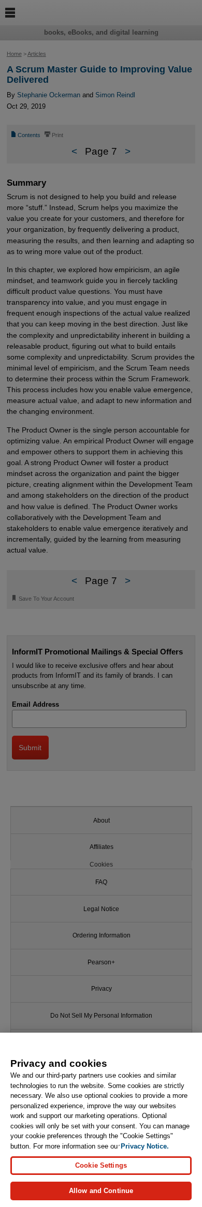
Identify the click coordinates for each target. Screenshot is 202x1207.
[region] (101, 1120)
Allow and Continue (101, 1191)
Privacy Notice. (145, 1146)
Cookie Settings (101, 1165)
